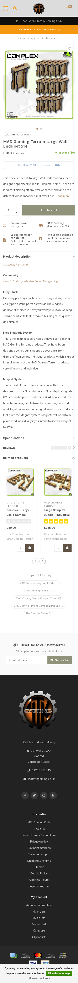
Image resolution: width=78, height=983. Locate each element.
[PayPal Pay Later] (63, 956)
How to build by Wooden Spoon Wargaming (30, 281)
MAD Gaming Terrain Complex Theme (38, 598)
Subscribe (61, 660)
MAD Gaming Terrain (17, 134)
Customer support (39, 854)
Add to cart (48, 210)
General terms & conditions (39, 835)
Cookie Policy (39, 873)
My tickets (39, 917)
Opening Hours (39, 879)
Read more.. (63, 196)
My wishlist (39, 924)
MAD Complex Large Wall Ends (38, 583)
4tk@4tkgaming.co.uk (41, 778)
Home (21, 38)
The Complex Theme (38, 613)
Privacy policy (39, 841)
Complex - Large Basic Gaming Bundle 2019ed (18, 514)
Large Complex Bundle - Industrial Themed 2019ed (57, 514)
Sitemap (39, 867)
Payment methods (39, 847)
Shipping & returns (39, 860)
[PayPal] (50, 956)
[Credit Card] (13, 956)
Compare (39, 930)
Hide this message (59, 973)
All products (39, 937)
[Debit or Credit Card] (25, 956)
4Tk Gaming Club (39, 822)
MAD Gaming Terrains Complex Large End (38, 605)
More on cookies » (39, 978)
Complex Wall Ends (38, 575)
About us (39, 828)
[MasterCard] (38, 956)
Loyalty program (39, 886)
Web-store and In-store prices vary (39, 29)
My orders (39, 911)
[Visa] (33, 963)
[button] (37, 129)
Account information (39, 905)
